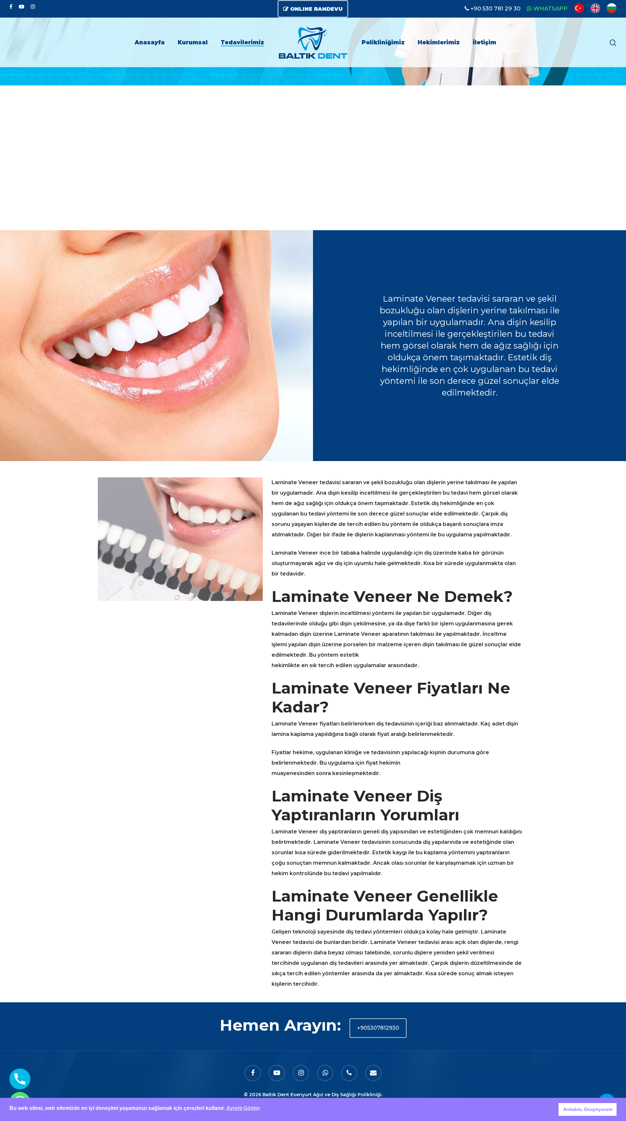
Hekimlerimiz (439, 42)
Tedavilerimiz (242, 42)
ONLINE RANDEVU (316, 9)
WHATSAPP (550, 8)
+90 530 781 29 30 (495, 8)
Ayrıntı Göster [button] (243, 1108)
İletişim (484, 42)
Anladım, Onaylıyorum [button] (587, 1109)
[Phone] (19, 1079)
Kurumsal (193, 42)
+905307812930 (378, 1028)
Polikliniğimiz (383, 42)
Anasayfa (150, 42)
